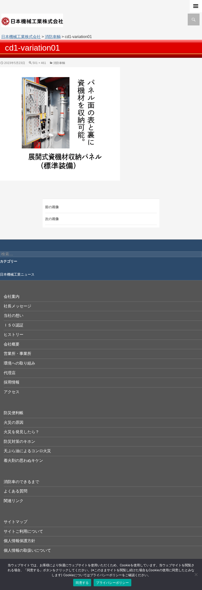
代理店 (10, 373)
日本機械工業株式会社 (21, 37)
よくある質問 (15, 491)
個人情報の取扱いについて (27, 550)
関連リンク (13, 501)
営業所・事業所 (17, 353)
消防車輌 (53, 37)
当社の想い (13, 315)
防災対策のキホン (19, 441)
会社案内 (11, 296)
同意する (82, 583)
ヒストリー (13, 334)
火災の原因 (13, 422)
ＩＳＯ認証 (13, 325)
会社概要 (11, 344)
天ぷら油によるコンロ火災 (27, 451)
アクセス (11, 392)
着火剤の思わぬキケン (23, 460)
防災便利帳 (13, 413)
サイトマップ (15, 522)
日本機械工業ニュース (17, 274)
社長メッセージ (17, 306)
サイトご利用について (23, 531)
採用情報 (11, 382)
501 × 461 (39, 63)
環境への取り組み (19, 363)
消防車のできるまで (21, 482)
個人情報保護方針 (19, 541)
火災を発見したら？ (21, 432)
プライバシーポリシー (112, 583)
